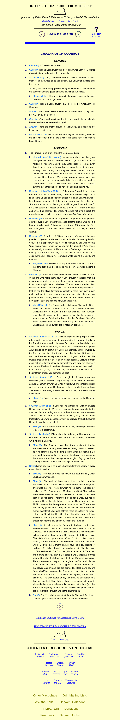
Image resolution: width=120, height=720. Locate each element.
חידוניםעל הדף (74, 672)
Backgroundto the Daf (54, 655)
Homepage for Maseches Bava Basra (60, 626)
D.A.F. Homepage (60, 639)
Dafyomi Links (70, 715)
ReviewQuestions (68, 655)
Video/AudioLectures (71, 681)
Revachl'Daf (71, 664)
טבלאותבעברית (56, 672)
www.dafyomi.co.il (69, 21)
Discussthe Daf (58, 681)
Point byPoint (81, 655)
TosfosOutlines (49, 664)
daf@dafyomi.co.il (50, 21)
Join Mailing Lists (75, 695)
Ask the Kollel (44, 702)
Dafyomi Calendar (72, 702)
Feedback (47, 715)
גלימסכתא (46, 681)
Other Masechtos (45, 695)
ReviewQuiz (45, 672)
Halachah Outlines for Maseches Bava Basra (60, 617)
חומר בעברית (50, 708)
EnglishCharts (60, 664)
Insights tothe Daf (40, 655)
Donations (71, 708)
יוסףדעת (65, 672)
